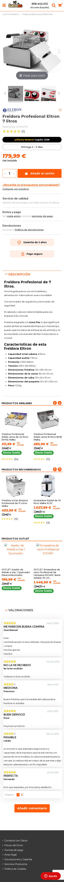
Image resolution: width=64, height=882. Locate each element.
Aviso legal (10, 854)
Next (60, 403)
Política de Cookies (15, 868)
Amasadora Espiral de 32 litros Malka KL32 (47, 501)
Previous (55, 403)
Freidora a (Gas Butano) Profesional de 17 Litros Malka (15, 503)
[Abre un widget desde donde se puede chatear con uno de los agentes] (51, 876)
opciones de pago (42, 216)
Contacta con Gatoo (16, 840)
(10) (48, 459)
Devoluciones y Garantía (18, 859)
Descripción (19, 274)
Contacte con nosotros (15, 189)
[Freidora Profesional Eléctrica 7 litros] (15, 94)
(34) (16, 459)
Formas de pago (13, 850)
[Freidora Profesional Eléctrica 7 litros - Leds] (48, 94)
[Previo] (5, 51)
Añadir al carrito (42, 173)
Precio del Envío (13, 845)
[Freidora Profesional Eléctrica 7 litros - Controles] (32, 94)
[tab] (32, 274)
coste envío (14, 216)
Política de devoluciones (29, 229)
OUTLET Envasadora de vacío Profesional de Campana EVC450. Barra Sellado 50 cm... (47, 573)
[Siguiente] (59, 51)
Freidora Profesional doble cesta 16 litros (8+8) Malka (48, 437)
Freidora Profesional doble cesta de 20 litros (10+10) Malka (15, 437)
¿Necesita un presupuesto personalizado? (31, 184)
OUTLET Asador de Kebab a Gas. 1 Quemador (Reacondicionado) (16, 572)
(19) (48, 522)
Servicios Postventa (15, 864)
